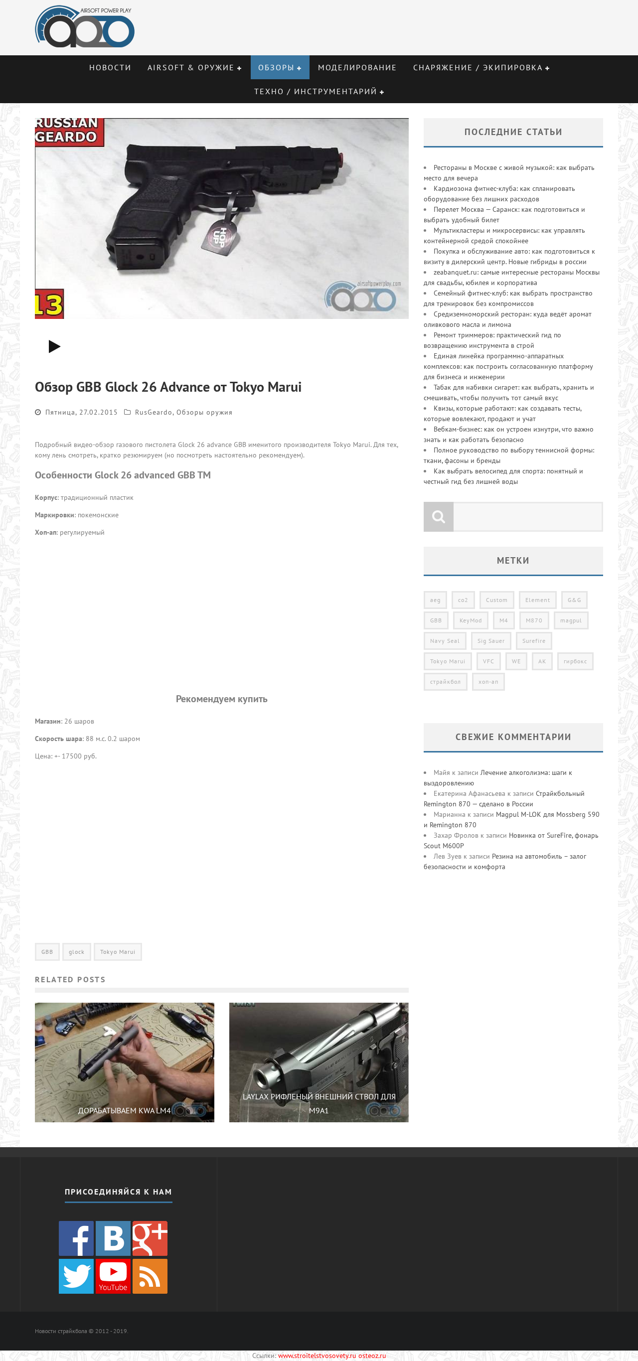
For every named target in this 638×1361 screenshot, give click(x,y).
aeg (435, 600)
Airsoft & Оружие (191, 67)
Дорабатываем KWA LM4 (124, 1110)
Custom (497, 600)
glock (77, 951)
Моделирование (357, 67)
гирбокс (575, 661)
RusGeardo (153, 412)
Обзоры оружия (204, 412)
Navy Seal (445, 640)
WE (516, 661)
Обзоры (276, 67)
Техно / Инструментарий (315, 91)
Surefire (534, 640)
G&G (574, 600)
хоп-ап (488, 681)
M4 (503, 620)
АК (542, 661)
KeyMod (471, 620)
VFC (488, 661)
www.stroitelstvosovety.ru (317, 1355)
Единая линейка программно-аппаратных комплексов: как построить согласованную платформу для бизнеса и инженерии (508, 366)
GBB (47, 951)
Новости (110, 67)
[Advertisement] (222, 614)
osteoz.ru (372, 1355)
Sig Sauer (491, 640)
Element (537, 600)
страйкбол (445, 681)
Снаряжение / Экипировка (478, 67)
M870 (534, 620)
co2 (463, 600)
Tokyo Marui (118, 951)
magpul (571, 620)
